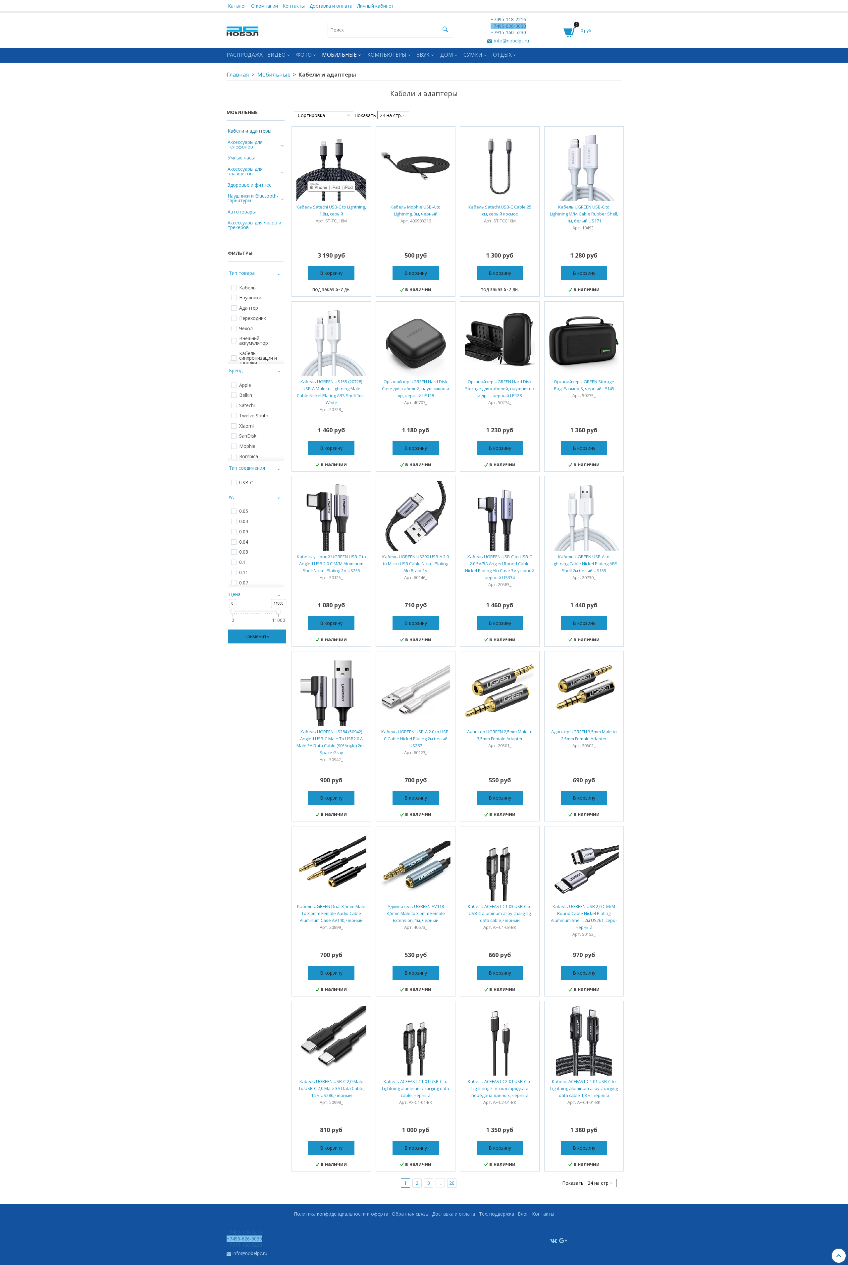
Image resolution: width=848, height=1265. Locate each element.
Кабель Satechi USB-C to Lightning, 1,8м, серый (331, 210)
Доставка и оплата (330, 6)
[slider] (232, 611)
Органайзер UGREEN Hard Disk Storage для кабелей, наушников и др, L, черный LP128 (499, 388)
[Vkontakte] (553, 1240)
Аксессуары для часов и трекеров (254, 224)
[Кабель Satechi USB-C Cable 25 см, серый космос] (500, 166)
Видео (276, 54)
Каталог (237, 6)
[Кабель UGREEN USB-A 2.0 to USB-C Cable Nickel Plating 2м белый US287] (415, 691)
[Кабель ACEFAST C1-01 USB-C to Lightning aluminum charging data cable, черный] (415, 1041)
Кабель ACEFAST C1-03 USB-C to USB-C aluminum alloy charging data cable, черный (500, 913)
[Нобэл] (242, 29)
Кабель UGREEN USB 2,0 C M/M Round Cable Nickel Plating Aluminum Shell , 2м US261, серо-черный (584, 916)
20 (451, 1183)
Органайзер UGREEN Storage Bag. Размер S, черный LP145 (584, 385)
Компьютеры (386, 54)
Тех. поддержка (496, 1214)
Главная (238, 74)
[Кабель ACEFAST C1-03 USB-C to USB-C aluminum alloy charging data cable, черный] (500, 866)
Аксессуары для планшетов (245, 171)
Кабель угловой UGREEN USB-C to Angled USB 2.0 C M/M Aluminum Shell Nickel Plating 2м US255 (331, 563)
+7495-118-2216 (508, 19)
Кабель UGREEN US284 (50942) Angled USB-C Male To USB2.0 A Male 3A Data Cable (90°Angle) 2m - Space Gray (331, 742)
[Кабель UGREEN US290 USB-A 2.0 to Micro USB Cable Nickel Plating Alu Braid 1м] (415, 516)
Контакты (294, 6)
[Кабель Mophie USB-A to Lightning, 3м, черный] (415, 166)
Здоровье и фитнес (249, 185)
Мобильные (339, 54)
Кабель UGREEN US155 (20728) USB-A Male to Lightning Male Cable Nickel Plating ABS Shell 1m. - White (331, 392)
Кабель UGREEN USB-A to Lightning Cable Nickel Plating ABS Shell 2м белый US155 (584, 563)
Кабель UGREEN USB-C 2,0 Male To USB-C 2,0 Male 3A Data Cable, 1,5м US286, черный (331, 1088)
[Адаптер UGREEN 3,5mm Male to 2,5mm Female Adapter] (584, 691)
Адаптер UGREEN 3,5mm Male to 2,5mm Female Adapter (584, 735)
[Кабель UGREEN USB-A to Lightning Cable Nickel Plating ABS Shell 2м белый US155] (584, 516)
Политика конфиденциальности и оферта (341, 1214)
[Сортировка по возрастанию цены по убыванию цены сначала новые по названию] (323, 115)
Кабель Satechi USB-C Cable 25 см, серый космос (499, 210)
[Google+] (563, 1240)
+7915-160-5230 (508, 32)
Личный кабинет (375, 6)
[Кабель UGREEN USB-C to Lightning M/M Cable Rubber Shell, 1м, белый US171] (584, 166)
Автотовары (242, 212)
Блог (523, 1214)
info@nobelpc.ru (511, 40)
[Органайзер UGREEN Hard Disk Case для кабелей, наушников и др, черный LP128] (415, 341)
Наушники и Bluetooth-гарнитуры (253, 198)
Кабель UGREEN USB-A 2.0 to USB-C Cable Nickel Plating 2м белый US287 (415, 739)
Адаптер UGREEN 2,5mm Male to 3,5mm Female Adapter (500, 735)
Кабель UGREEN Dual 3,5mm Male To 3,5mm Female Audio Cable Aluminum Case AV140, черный (331, 913)
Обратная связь (410, 1214)
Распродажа (245, 54)
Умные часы (241, 157)
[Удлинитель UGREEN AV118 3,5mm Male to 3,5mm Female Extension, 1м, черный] (415, 866)
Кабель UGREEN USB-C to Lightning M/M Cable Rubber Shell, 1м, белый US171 (584, 214)
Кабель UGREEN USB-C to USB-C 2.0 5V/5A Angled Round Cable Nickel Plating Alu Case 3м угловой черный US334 (499, 567)
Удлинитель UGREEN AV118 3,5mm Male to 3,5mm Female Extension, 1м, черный (416, 913)
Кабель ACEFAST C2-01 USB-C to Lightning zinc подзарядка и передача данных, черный (500, 1088)
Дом (446, 54)
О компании (264, 6)
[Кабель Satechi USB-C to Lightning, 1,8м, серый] (331, 166)
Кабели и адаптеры (249, 131)
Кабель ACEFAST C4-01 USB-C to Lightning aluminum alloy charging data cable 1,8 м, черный (584, 1088)
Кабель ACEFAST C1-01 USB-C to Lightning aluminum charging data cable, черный (415, 1088)
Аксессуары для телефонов (245, 144)
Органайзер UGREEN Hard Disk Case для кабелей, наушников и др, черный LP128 (415, 388)
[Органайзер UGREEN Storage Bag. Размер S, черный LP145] (584, 341)
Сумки (472, 54)
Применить (256, 636)
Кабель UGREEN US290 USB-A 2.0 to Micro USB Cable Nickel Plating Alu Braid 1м (415, 563)
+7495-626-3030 (508, 26)
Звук (423, 54)
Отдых (502, 54)
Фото (304, 54)
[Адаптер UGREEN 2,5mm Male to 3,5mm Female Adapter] (500, 691)
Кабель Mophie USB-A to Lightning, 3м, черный (416, 210)
